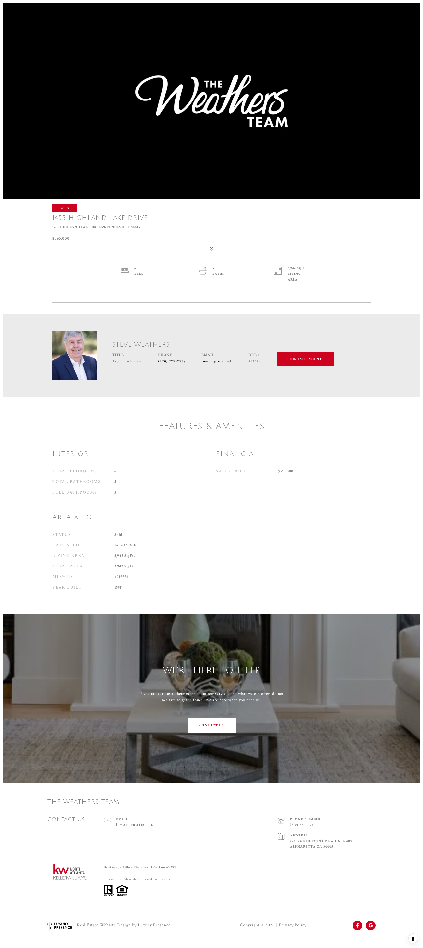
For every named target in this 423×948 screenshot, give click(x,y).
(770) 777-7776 (302, 825)
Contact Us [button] (211, 725)
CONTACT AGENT (305, 359)
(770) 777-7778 (172, 361)
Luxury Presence (154, 925)
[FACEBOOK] (357, 925)
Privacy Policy (292, 925)
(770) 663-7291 (163, 867)
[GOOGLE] (371, 925)
